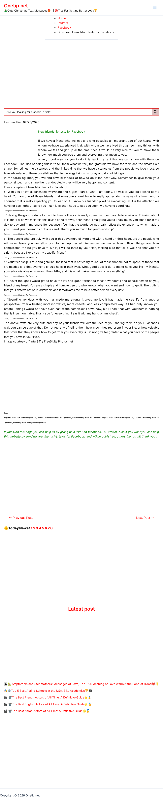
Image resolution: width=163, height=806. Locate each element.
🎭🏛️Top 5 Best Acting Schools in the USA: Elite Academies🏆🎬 (48, 691)
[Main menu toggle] (155, 8)
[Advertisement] (81, 69)
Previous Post (21, 517)
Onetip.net (16, 6)
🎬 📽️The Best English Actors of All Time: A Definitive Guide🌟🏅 (48, 704)
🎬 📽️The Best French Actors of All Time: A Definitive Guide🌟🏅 (47, 697)
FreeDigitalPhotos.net (58, 341)
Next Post (145, 517)
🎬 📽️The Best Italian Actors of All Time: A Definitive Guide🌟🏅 (47, 711)
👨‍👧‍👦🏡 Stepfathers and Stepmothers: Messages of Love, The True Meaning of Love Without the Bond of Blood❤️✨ (81, 684)
